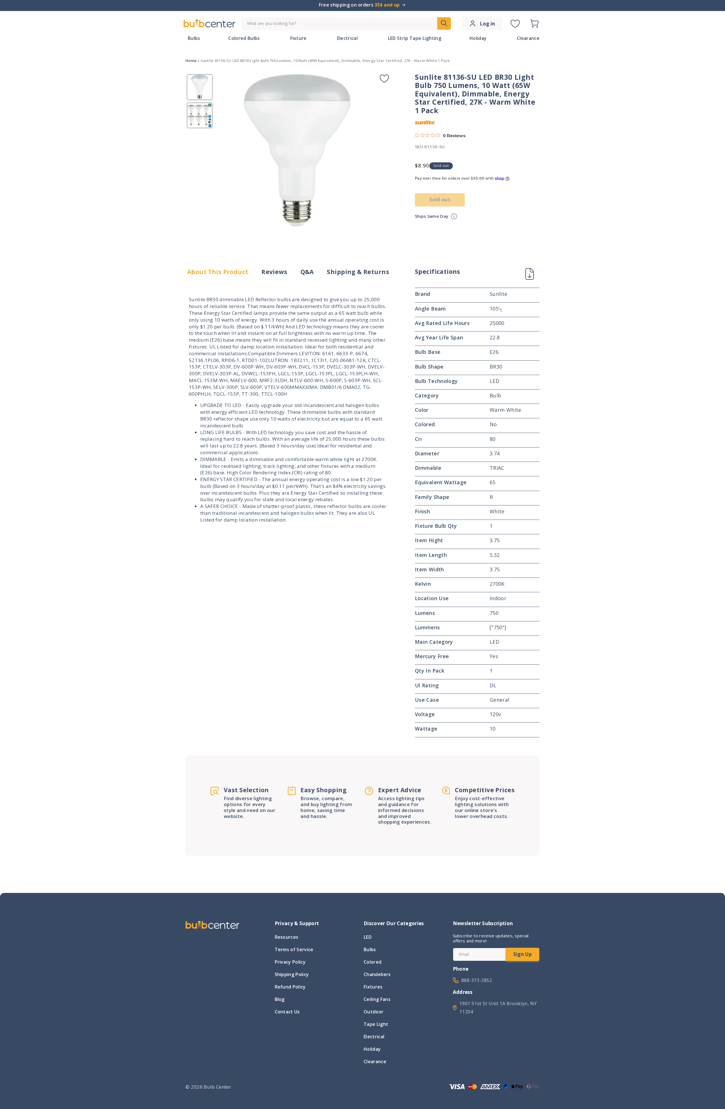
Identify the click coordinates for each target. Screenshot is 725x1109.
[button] (534, 23)
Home (191, 60)
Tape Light (376, 1024)
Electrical (374, 1036)
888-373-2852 (476, 980)
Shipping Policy (292, 974)
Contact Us (287, 1012)
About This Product (217, 272)
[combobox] (346, 23)
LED (368, 937)
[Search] (444, 23)
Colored (372, 962)
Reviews (274, 272)
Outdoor (373, 1012)
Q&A (307, 272)
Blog (280, 999)
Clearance (375, 1061)
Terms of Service (294, 949)
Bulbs (370, 949)
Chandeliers (377, 974)
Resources (286, 937)
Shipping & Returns (358, 272)
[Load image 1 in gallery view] (199, 87)
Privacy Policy (290, 962)
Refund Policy (290, 987)
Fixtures (373, 987)
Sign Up (522, 954)
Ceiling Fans (377, 999)
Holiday (372, 1049)
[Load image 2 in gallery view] (199, 115)
